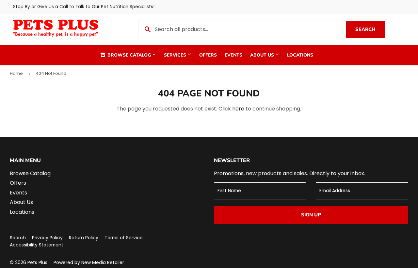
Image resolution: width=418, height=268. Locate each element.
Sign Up (311, 214)
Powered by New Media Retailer (89, 262)
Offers (208, 55)
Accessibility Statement (36, 245)
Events (233, 55)
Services (175, 55)
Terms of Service (123, 237)
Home (16, 73)
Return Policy (83, 237)
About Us (262, 55)
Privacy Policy (47, 237)
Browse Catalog (129, 55)
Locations (300, 55)
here (238, 108)
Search (370, 29)
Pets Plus (37, 262)
